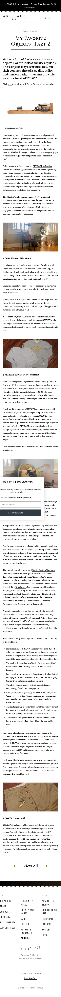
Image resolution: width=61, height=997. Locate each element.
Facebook (47, 924)
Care (23, 918)
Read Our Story (30, 977)
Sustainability (7, 922)
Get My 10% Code (30, 513)
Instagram (47, 918)
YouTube (46, 929)
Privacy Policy (36, 987)
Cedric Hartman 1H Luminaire (18, 258)
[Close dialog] (55, 480)
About (3, 906)
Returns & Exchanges (26, 931)
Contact (4, 911)
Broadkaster (20, 586)
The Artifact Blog (30, 31)
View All (30, 866)
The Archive (6, 901)
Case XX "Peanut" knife (15, 818)
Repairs (25, 924)
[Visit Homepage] (14, 17)
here (10, 84)
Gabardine (23, 532)
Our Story (5, 917)
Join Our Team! (7, 927)
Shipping (25, 938)
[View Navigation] (56, 17)
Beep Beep (37, 532)
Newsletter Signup (29, 4)
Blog (44, 934)
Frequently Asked (27, 902)
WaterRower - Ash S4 (14, 128)
